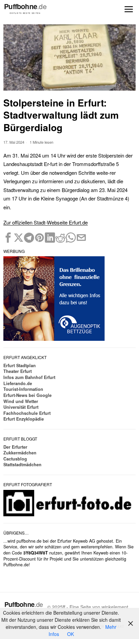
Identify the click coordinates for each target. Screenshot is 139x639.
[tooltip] (8, 237)
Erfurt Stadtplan (19, 365)
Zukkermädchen (19, 453)
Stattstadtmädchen (22, 465)
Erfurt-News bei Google (27, 395)
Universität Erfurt (20, 407)
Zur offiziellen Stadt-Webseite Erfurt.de (45, 222)
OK (70, 634)
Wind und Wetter (20, 401)
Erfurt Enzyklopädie (23, 419)
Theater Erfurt (17, 371)
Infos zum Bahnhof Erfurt (29, 377)
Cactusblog (15, 459)
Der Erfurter (15, 447)
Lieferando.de (17, 383)
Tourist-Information (23, 389)
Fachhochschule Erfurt (27, 413)
